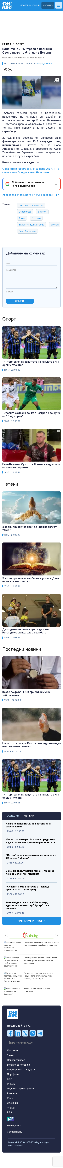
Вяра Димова (44, 63)
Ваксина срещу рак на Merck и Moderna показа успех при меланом (30, 872)
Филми (11, 1108)
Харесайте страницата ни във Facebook (30, 194)
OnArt (10, 1119)
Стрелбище (25, 211)
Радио (10, 1098)
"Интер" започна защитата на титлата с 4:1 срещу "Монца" (31, 856)
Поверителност (16, 1060)
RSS (9, 1112)
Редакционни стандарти (21, 1070)
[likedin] (18, 1033)
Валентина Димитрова (31, 224)
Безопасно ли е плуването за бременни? (37, 990)
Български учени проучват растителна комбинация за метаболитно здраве (41, 943)
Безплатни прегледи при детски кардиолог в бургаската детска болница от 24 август (38, 976)
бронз (22, 218)
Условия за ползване (18, 1065)
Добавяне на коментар (25, 253)
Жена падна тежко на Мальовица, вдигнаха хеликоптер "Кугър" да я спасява (27, 905)
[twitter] (25, 1033)
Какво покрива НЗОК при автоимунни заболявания (28, 825)
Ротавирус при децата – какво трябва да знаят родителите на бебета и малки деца (41, 960)
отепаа (55, 224)
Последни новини (30, 5)
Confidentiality (14, 1132)
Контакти (12, 1050)
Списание (12, 1103)
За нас (10, 1055)
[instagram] (32, 1033)
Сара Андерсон (27, 231)
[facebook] (10, 1033)
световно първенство (31, 205)
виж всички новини (31, 921)
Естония (36, 218)
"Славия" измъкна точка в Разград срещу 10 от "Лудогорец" (27, 888)
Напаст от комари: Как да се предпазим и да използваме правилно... (31, 745)
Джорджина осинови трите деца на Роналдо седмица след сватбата (25, 631)
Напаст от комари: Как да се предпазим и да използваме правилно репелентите (31, 841)
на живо (48, 5)
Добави (19, 301)
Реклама (12, 1093)
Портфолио (13, 1074)
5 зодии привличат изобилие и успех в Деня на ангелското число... (30, 580)
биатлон (42, 211)
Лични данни (14, 1125)
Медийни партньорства (20, 1088)
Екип (9, 1079)
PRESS (11, 1084)
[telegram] (40, 1033)
